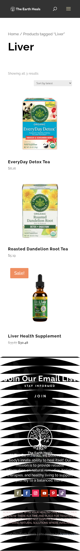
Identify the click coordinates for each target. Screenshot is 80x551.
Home (13, 34)
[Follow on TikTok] (62, 493)
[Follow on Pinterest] (53, 493)
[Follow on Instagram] (35, 493)
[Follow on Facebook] (17, 493)
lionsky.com (68, 534)
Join (40, 396)
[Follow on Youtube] (44, 493)
